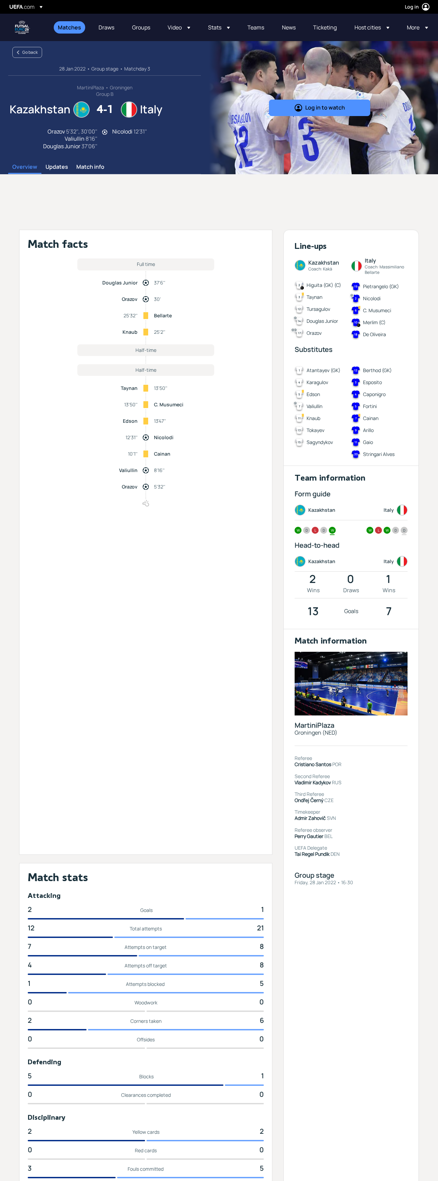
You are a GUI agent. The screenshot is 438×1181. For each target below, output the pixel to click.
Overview (24, 167)
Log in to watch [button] (325, 107)
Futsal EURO (22, 27)
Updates (57, 167)
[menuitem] (69, 27)
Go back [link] (30, 52)
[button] (179, 27)
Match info (90, 167)
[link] (69, 27)
